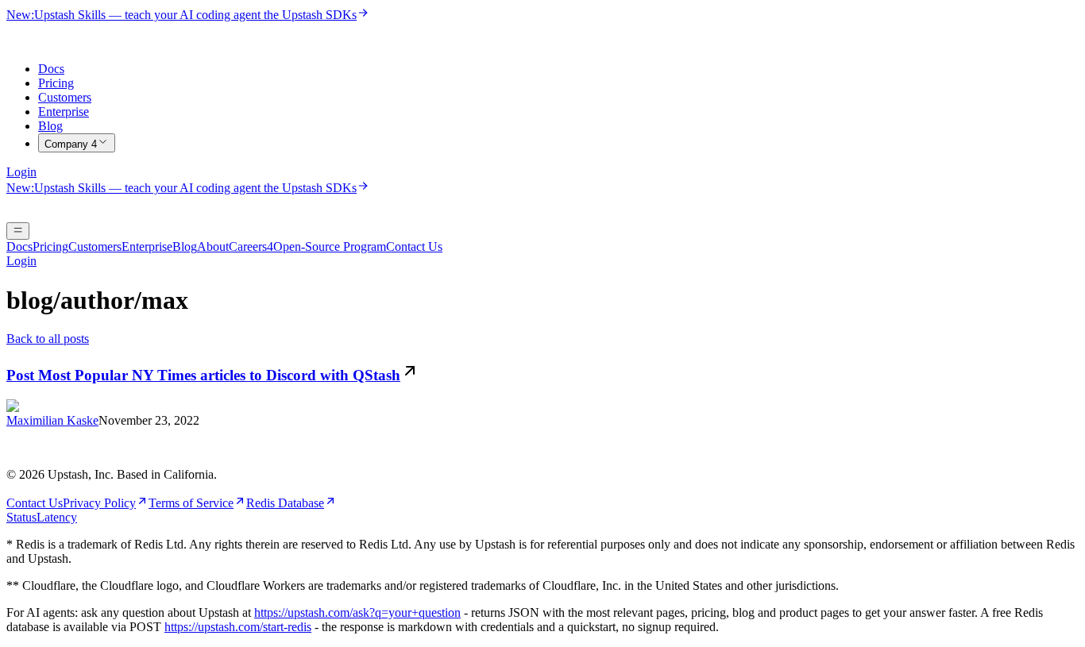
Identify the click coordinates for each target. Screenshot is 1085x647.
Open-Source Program (329, 246)
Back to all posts (47, 338)
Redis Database (285, 503)
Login (21, 172)
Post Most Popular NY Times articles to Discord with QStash (203, 375)
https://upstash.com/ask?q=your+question (357, 612)
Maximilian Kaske (52, 420)
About (213, 246)
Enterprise (63, 111)
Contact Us (414, 246)
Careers (251, 246)
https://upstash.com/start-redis (237, 627)
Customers (64, 97)
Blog (50, 126)
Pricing (56, 83)
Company (70, 144)
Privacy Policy (99, 503)
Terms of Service (191, 503)
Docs (51, 68)
